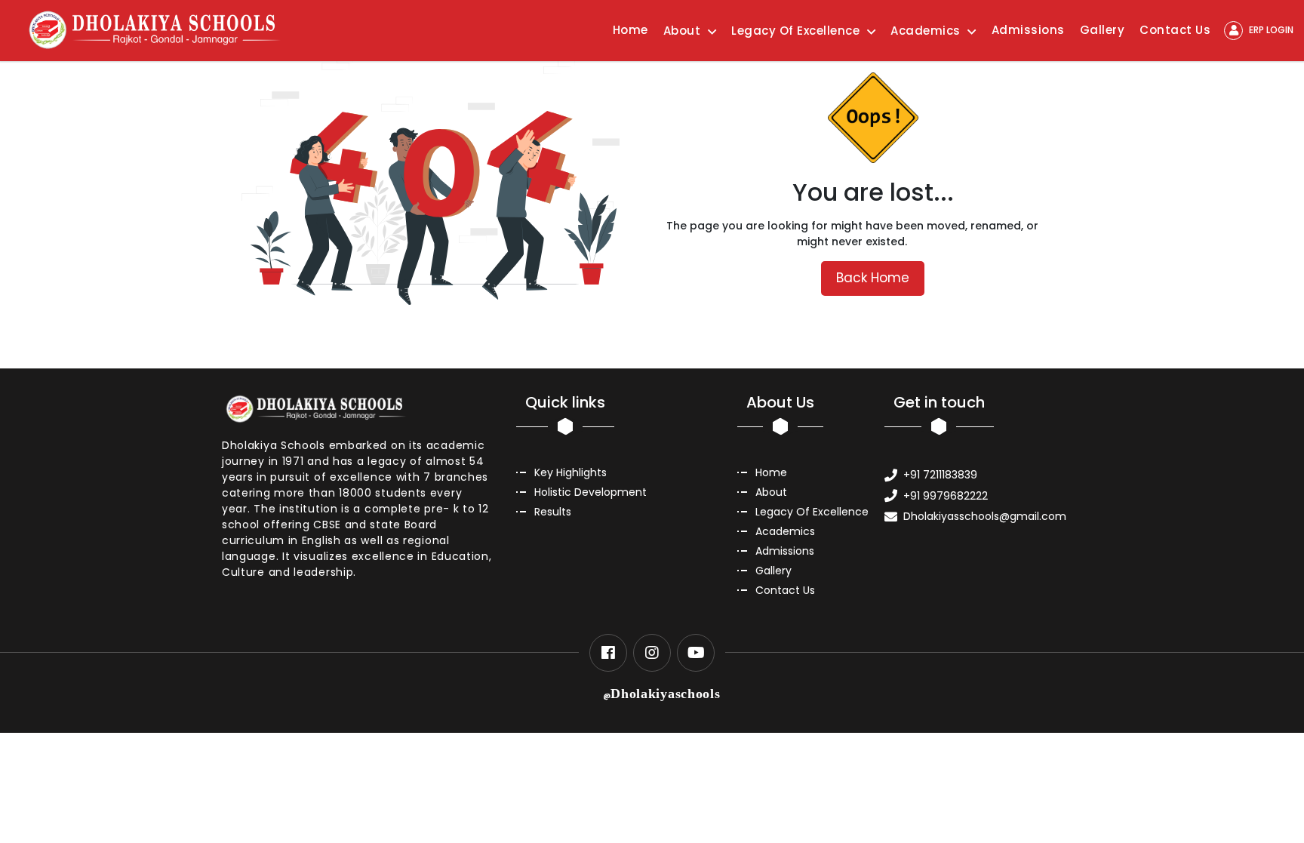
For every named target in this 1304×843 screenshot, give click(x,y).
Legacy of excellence (812, 511)
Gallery (1102, 30)
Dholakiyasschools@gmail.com (984, 516)
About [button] (683, 30)
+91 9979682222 (945, 495)
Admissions (1028, 30)
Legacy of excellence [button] (797, 30)
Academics (785, 531)
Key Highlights (570, 472)
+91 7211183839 (940, 474)
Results (552, 511)
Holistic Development (590, 492)
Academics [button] (927, 30)
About (771, 492)
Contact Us (1174, 30)
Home (630, 30)
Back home (872, 278)
